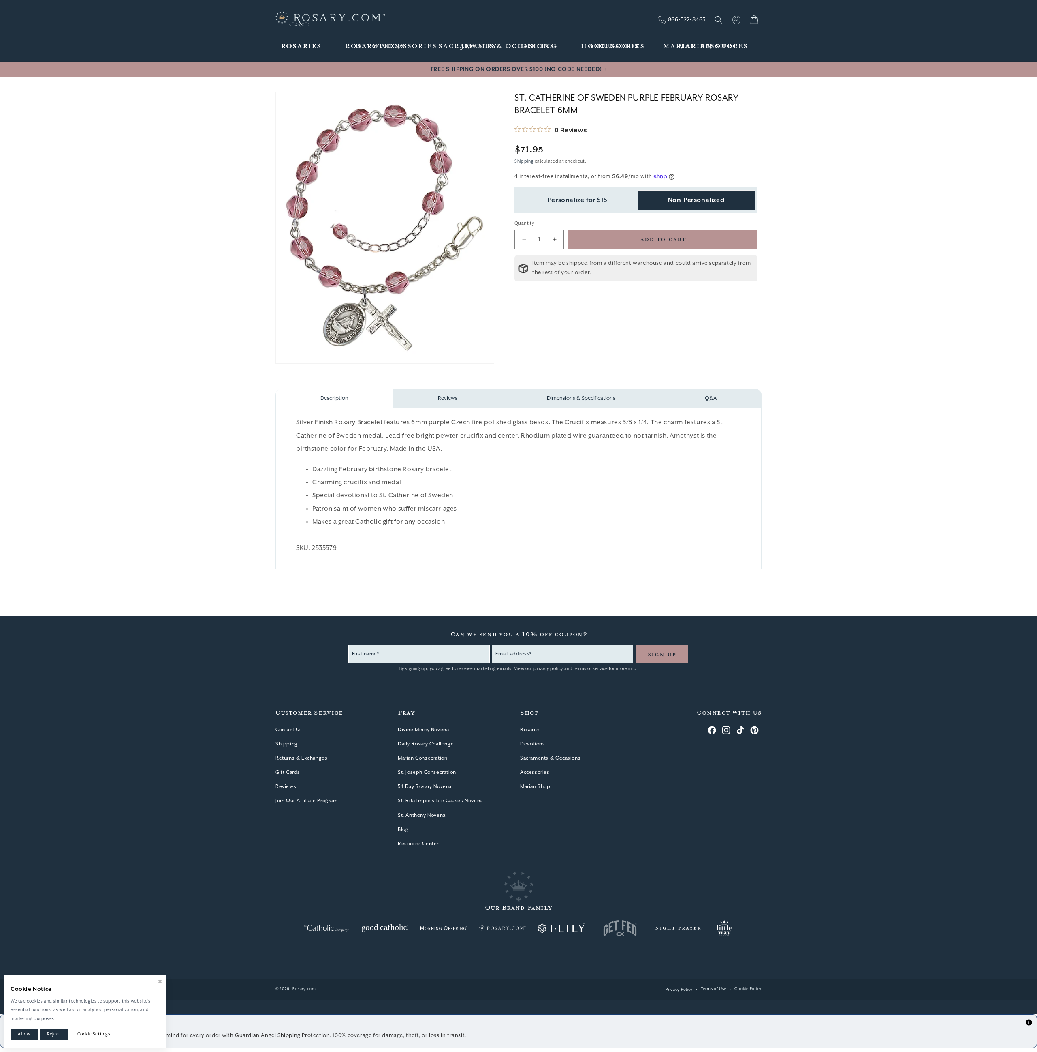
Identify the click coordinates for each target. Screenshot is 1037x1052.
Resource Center (418, 844)
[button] (301, 46)
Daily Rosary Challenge (426, 744)
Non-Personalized (696, 200)
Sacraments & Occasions (550, 758)
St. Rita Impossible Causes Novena (440, 801)
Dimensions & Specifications (581, 398)
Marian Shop (535, 787)
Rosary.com (304, 989)
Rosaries (530, 730)
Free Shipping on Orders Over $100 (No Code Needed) (518, 69)
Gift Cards (287, 772)
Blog (403, 830)
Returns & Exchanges (301, 758)
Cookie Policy (748, 989)
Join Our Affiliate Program (306, 801)
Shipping (524, 161)
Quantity (524, 223)
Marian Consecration (422, 758)
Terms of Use (713, 989)
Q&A (711, 398)
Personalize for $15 (577, 200)
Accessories (535, 772)
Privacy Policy (679, 990)
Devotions (532, 744)
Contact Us (288, 730)
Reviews (447, 398)
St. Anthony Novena (422, 815)
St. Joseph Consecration (427, 772)
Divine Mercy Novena (423, 730)
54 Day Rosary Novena (425, 787)
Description (334, 398)
